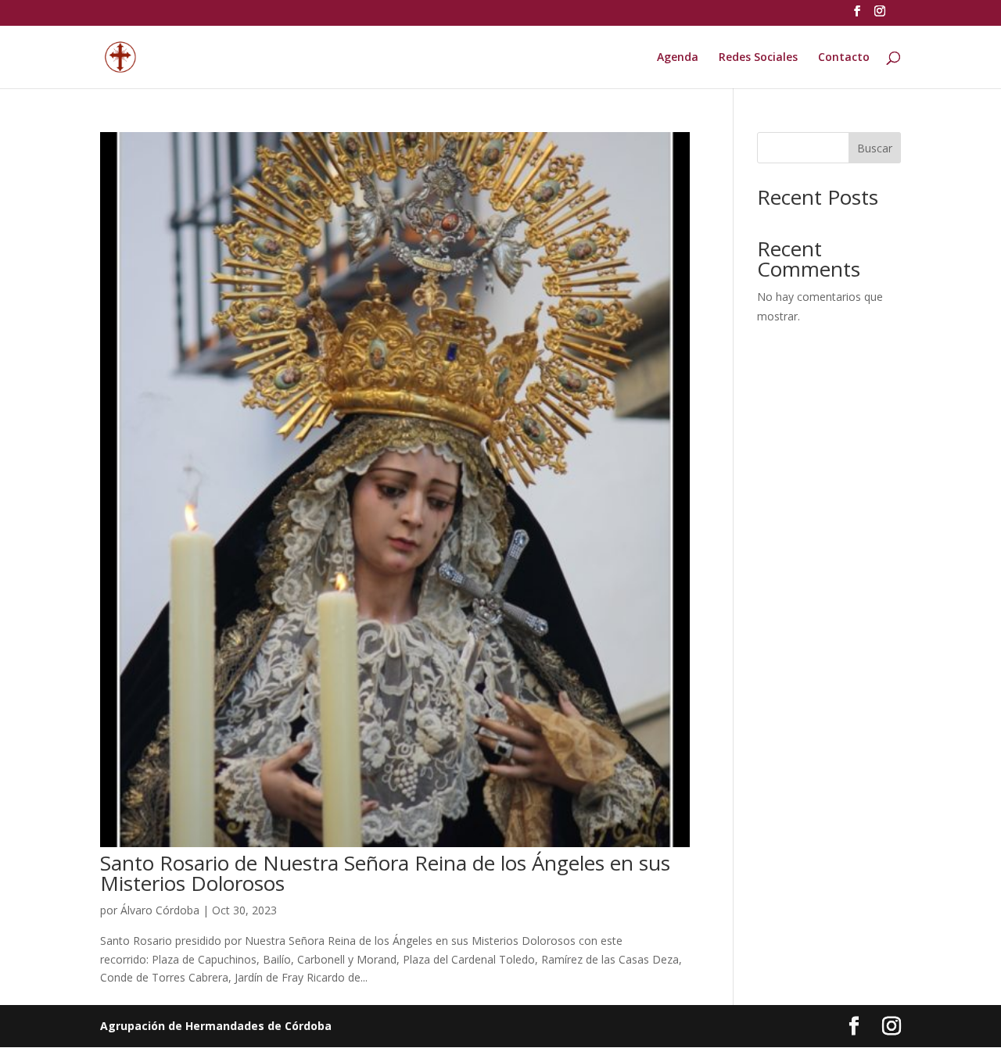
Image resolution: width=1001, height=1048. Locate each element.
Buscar (874, 148)
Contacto (844, 58)
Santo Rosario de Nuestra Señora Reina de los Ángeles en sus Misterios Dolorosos (385, 873)
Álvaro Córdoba (159, 910)
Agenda (677, 58)
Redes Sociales (758, 58)
